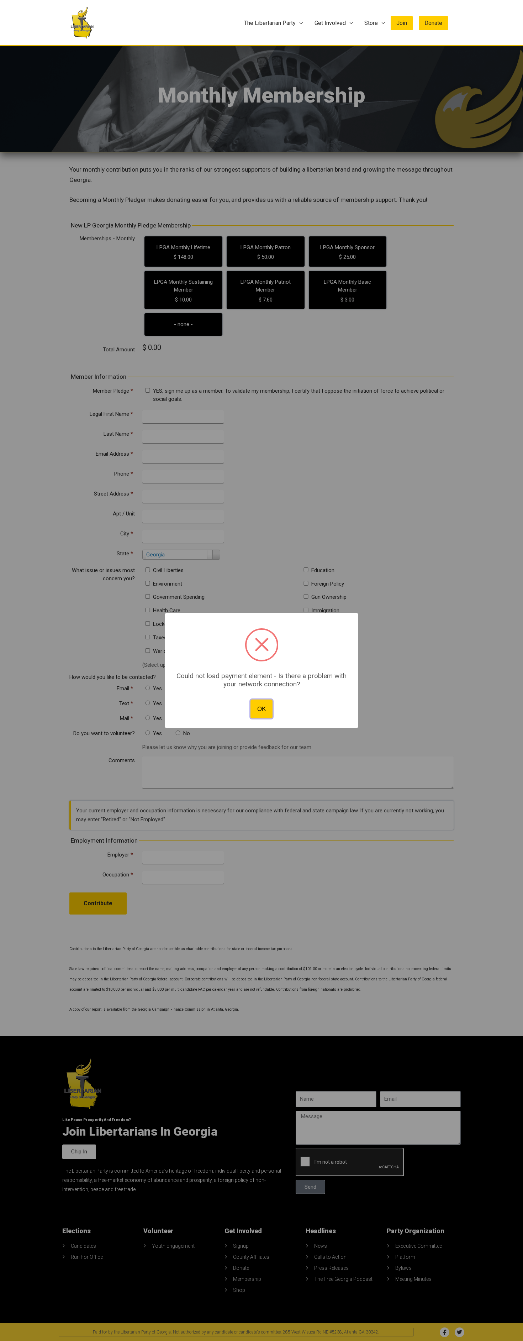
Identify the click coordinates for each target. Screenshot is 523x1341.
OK (261, 709)
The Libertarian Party (270, 23)
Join (401, 23)
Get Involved (330, 23)
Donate (433, 23)
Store (371, 23)
